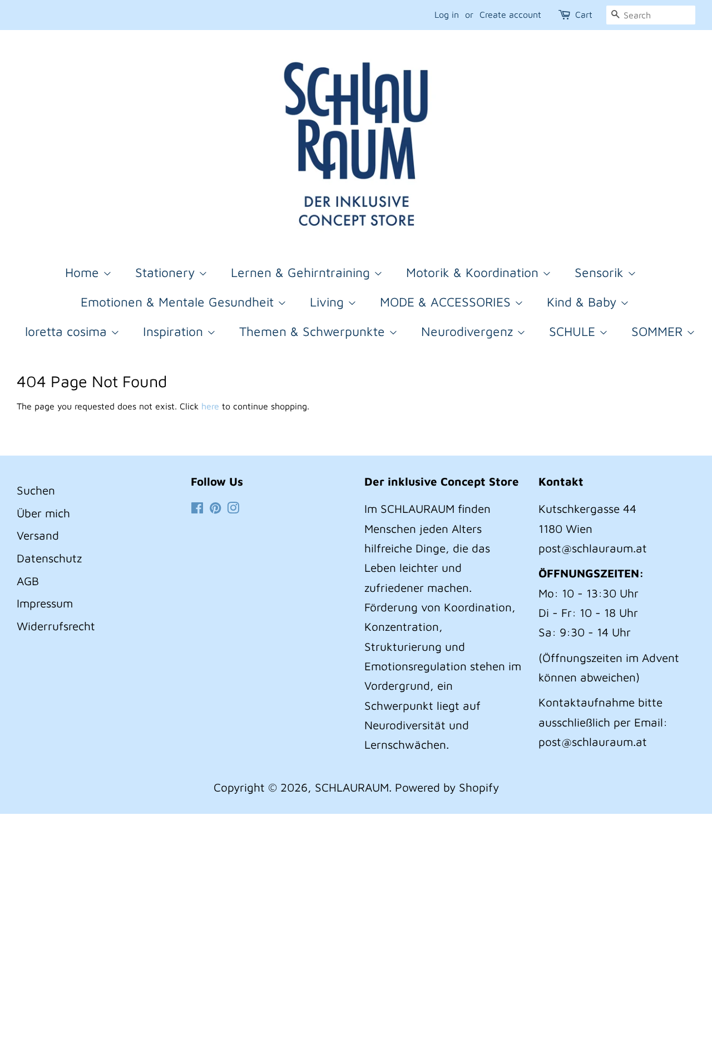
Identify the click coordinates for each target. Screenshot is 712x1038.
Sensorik (601, 272)
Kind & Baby (583, 301)
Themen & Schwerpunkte (314, 331)
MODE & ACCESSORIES (447, 301)
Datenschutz (49, 558)
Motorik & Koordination (474, 272)
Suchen (36, 490)
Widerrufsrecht (56, 625)
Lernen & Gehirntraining (302, 272)
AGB (28, 580)
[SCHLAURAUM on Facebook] (197, 508)
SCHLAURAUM (352, 787)
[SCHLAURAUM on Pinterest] (215, 508)
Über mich (43, 513)
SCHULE (574, 331)
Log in (446, 14)
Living (329, 301)
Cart (583, 14)
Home (84, 272)
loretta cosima (68, 331)
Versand (38, 535)
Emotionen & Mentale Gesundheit (179, 301)
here (210, 406)
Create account (510, 14)
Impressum (45, 603)
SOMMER (658, 331)
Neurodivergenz (469, 331)
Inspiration (175, 331)
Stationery (167, 272)
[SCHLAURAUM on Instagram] (233, 508)
